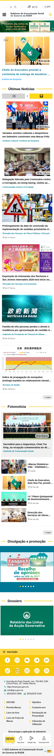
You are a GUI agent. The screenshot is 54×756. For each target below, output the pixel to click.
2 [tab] (23, 586)
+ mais (47, 397)
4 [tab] (28, 586)
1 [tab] (20, 586)
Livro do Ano (12, 713)
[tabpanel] (27, 567)
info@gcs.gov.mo (15, 690)
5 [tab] (31, 586)
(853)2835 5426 (34, 694)
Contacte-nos (39, 707)
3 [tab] (25, 586)
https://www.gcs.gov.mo (18, 687)
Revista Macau (13, 707)
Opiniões (36, 702)
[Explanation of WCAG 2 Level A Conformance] (48, 751)
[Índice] (3, 15)
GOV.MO (10, 702)
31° (35, 6)
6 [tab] (33, 586)
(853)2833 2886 (14, 694)
